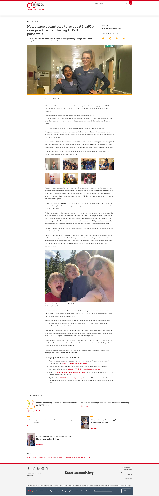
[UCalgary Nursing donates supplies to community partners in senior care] (85, 422)
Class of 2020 (85, 457)
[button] (104, 38)
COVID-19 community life (72, 457)
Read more (39, 411)
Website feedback (31, 478)
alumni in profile (32, 457)
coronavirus (42, 457)
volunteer (59, 457)
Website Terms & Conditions (103, 491)
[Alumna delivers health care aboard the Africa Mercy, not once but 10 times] (31, 439)
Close (126, 491)
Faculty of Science (36, 9)
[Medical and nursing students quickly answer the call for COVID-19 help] (31, 405)
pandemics (51, 457)
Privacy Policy (30, 475)
